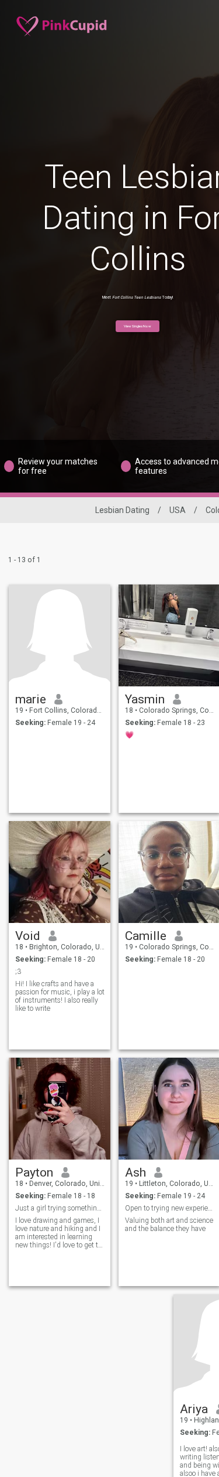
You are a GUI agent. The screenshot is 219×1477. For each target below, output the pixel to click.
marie (30, 699)
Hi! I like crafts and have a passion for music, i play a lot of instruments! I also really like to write (60, 996)
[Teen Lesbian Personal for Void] (59, 872)
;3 (18, 971)
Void (27, 936)
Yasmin (145, 699)
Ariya (194, 1409)
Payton (34, 1172)
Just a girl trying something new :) (60, 1208)
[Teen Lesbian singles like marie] (59, 635)
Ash (135, 1172)
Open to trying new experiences (169, 1208)
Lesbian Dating (122, 510)
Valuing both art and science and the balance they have (169, 1224)
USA (177, 510)
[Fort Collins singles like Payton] (59, 1109)
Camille (145, 936)
